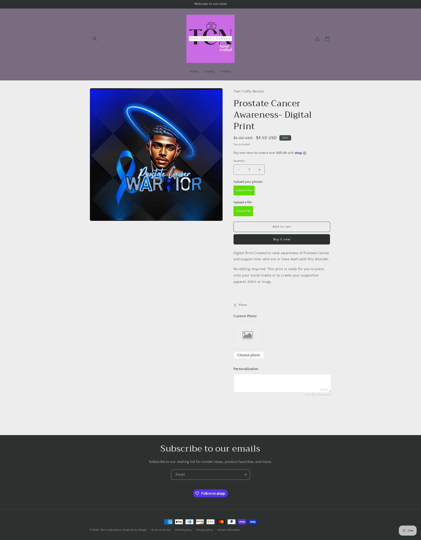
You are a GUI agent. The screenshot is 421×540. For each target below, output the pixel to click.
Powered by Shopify (135, 530)
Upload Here (244, 190)
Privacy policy (204, 530)
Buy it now (281, 239)
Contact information (228, 530)
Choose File (243, 211)
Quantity (239, 160)
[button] (95, 39)
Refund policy (183, 530)
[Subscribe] (245, 474)
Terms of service (161, 530)
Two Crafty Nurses (111, 530)
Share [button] (243, 305)
